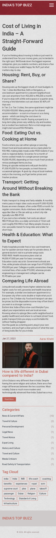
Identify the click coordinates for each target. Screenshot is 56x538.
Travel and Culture (10, 453)
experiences (21, 484)
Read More (9, 399)
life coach (33, 479)
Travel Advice (8, 437)
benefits (8, 484)
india (6, 479)
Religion (31, 493)
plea (24, 488)
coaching (46, 479)
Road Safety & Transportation (16, 464)
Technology (9, 498)
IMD (23, 479)
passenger (9, 493)
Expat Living (7, 443)
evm (43, 484)
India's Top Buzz (17, 5)
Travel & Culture (9, 421)
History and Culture (11, 448)
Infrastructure (10, 503)
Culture (42, 493)
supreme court (11, 488)
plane (32, 488)
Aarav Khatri (47, 338)
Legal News (7, 432)
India (15, 479)
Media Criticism (9, 459)
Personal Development (13, 426)
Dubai (20, 493)
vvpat (34, 484)
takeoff (43, 488)
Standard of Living (27, 498)
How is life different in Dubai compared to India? (25, 374)
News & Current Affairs (13, 416)
